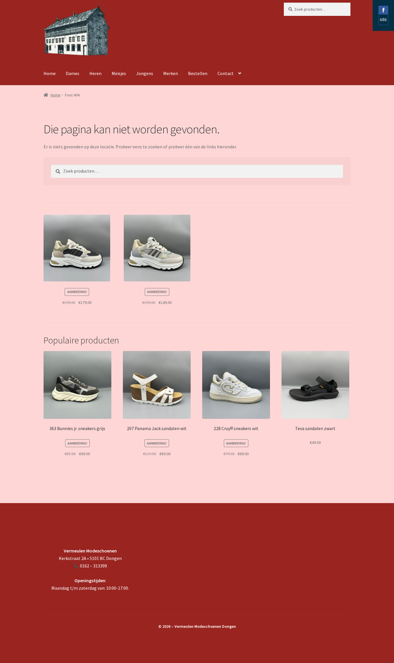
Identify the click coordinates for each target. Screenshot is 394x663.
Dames (72, 73)
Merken (170, 73)
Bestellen (197, 73)
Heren (95, 73)
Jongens (144, 73)
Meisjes (119, 73)
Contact (225, 73)
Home (50, 73)
